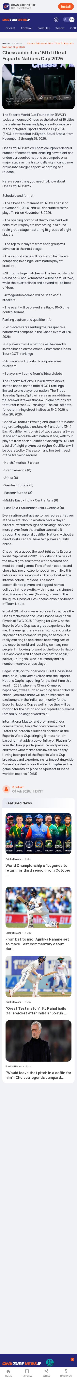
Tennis (60, 28)
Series (46, 1375)
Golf (73, 28)
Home (8, 1375)
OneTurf (17, 787)
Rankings (66, 1375)
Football (26, 28)
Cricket (11, 28)
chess (18, 43)
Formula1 (44, 28)
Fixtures (27, 1375)
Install (66, 6)
